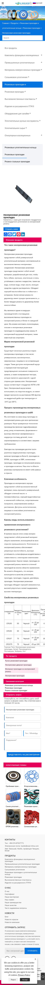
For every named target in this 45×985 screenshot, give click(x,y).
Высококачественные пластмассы (18, 880)
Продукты (14, 23)
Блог (6, 917)
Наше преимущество (13, 902)
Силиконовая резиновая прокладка (32, 826)
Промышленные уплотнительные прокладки (22, 864)
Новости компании (12, 922)
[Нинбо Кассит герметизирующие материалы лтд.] (22, 5)
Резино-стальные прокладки (17, 162)
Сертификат (9, 894)
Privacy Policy (24, 975)
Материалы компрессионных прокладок (20, 867)
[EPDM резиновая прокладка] (13, 816)
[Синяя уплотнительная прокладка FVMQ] (13, 796)
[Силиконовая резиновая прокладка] (31, 816)
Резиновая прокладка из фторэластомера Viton (32, 806)
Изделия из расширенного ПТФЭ (18, 883)
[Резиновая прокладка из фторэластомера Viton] (31, 796)
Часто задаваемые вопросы (16, 908)
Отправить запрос (11, 229)
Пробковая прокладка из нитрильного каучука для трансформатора (14, 786)
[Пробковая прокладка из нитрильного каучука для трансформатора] (13, 776)
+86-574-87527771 (16, 843)
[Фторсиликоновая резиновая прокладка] (31, 776)
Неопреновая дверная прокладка (18, 665)
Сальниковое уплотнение (15, 870)
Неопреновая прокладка (14, 676)
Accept (24, 980)
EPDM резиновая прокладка (14, 826)
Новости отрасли (11, 919)
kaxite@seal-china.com (30, 846)
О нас (7, 891)
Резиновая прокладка (13, 877)
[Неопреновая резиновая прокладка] (22, 192)
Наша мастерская (12, 897)
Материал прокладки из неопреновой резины (20, 670)
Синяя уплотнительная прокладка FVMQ (14, 806)
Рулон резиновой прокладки (16, 661)
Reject (13, 980)
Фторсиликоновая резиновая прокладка (32, 786)
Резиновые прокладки (31, 28)
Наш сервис (9, 900)
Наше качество (11, 905)
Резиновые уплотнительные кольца (20, 147)
